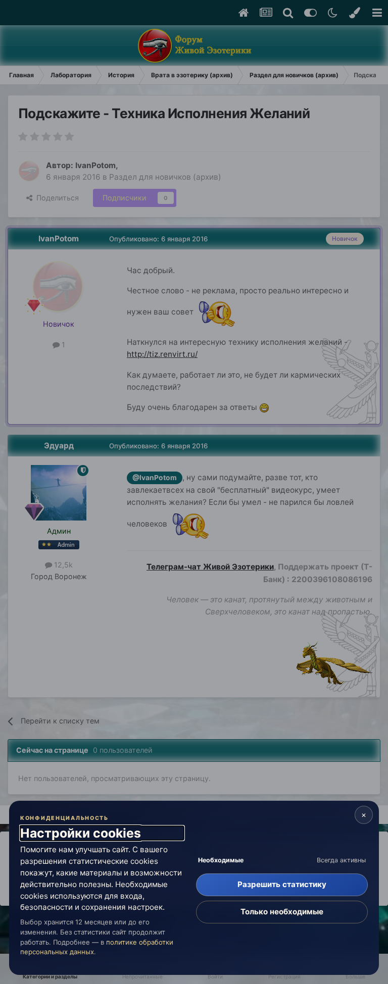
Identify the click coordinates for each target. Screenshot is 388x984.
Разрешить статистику (281, 884)
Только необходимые (281, 911)
